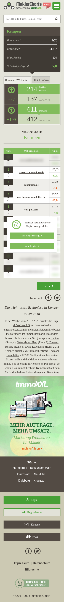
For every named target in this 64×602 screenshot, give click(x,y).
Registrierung (34, 512)
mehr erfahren (31, 448)
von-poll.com (31, 209)
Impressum (21, 563)
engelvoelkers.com (14, 329)
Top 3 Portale (41, 79)
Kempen (9, 350)
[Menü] (56, 6)
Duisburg (24, 480)
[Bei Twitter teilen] (56, 298)
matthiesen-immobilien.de (31, 197)
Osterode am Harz (27, 342)
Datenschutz (41, 563)
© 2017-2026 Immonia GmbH (32, 595)
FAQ (35, 536)
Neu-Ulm (39, 474)
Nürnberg (19, 467)
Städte (31, 462)
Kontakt (35, 524)
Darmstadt (23, 474)
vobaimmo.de (31, 185)
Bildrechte (32, 569)
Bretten (54, 338)
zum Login (31, 246)
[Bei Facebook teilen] (47, 298)
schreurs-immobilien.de (31, 172)
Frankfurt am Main (39, 467)
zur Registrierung (31, 235)
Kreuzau (39, 480)
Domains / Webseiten (17, 80)
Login (34, 499)
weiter (48, 286)
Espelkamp (38, 346)
